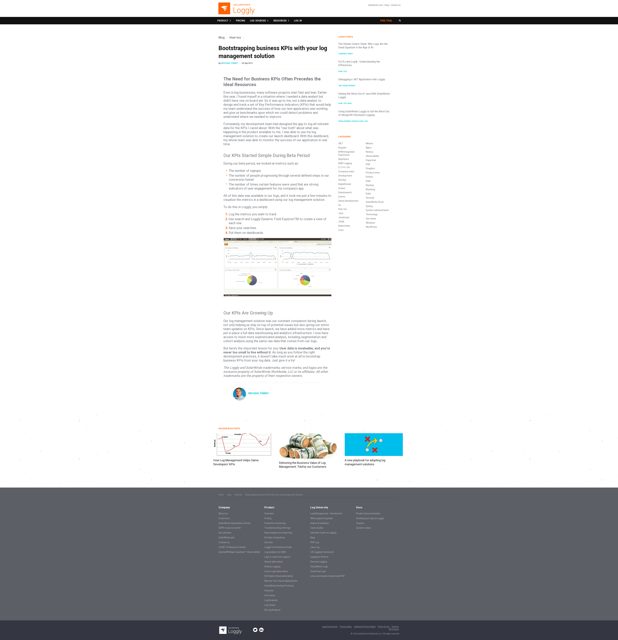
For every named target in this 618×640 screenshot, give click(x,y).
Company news (345, 54)
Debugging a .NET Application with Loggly (361, 79)
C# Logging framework (322, 552)
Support (360, 523)
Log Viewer (270, 605)
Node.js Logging (272, 566)
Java (349, 103)
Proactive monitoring (275, 523)
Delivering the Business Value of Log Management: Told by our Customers (302, 464)
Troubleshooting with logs (277, 528)
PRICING (240, 20)
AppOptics (343, 159)
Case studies (316, 528)
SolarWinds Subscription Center (235, 523)
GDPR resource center (230, 528)
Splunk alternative (273, 561)
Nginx (368, 147)
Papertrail (371, 160)
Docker (341, 188)
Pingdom (370, 168)
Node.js (369, 152)
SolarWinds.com (375, 5)
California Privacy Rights (365, 627)
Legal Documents (330, 627)
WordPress (371, 227)
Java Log (314, 547)
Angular (342, 147)
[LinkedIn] (261, 629)
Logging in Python (319, 557)
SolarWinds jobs (227, 537)
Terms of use (383, 627)
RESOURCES (280, 20)
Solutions (269, 590)
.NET (340, 86)
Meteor (369, 143)
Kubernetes (344, 226)
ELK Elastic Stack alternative (278, 576)
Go (339, 205)
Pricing (267, 518)
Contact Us (396, 5)
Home (221, 495)
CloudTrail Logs (318, 571)
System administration (377, 210)
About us (223, 513)
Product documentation (368, 513)
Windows (370, 222)
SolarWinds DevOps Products (279, 585)
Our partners (225, 532)
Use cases (371, 218)
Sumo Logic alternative (276, 571)
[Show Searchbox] (400, 20)
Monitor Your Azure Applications (280, 581)
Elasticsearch (345, 192)
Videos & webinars (319, 523)
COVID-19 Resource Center (232, 547)
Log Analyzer (271, 600)
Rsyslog (370, 185)
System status (363, 528)
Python (369, 177)
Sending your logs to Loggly (370, 518)
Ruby (368, 193)
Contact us (224, 542)
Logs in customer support (277, 557)
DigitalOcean (344, 184)
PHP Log (314, 542)
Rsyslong (370, 189)
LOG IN (298, 20)
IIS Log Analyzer (272, 610)
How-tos (235, 37)
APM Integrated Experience (346, 153)
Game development (348, 201)
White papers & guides (321, 518)
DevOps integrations (274, 537)
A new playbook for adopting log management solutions (365, 462)
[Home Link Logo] (236, 10)
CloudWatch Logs (319, 566)
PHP (368, 164)
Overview (269, 513)
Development (349, 86)
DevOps (355, 121)
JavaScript (343, 217)
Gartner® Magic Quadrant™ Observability (239, 552)
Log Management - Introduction (326, 513)
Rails (368, 181)
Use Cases (269, 595)
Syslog (369, 206)
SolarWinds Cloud (375, 202)
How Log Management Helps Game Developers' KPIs (236, 462)
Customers (224, 518)
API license (394, 629)
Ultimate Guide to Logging (323, 532)
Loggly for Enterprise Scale (278, 547)
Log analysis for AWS (275, 552)
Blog (387, 5)
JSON (341, 221)
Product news (373, 172)
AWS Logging (345, 163)
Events (341, 196)
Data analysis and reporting (278, 532)
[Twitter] (255, 629)
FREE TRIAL (386, 20)
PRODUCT (223, 20)
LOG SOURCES (258, 20)
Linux (341, 230)
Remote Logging (318, 561)
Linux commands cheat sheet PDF (327, 576)
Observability (372, 156)
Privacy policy (346, 627)
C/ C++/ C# (344, 167)
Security (370, 197)
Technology (372, 214)
